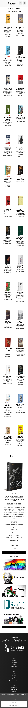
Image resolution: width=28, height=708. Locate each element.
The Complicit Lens (7, 377)
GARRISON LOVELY (7, 216)
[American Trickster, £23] (8, 260)
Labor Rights (14, 540)
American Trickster (7, 266)
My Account (14, 689)
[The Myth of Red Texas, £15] (20, 315)
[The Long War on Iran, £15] (20, 370)
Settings (14, 699)
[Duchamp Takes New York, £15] (8, 315)
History (14, 532)
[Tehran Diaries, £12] (8, 231)
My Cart (14, 691)
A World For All (20, 27)
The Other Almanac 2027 (7, 59)
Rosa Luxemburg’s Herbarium (20, 210)
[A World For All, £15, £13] (20, 18)
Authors (14, 660)
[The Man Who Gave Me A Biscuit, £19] (20, 398)
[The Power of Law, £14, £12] (8, 18)
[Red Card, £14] (8, 286)
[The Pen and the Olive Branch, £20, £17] (8, 109)
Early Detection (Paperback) (8, 406)
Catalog (14, 664)
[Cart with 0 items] (24, 3)
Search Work (20, 349)
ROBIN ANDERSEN (7, 384)
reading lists (14, 557)
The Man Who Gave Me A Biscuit (20, 406)
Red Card (8, 292)
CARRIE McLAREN (20, 122)
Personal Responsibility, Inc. (20, 238)
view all (14, 552)
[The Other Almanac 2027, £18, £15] (8, 50)
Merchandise (14, 666)
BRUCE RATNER (8, 412)
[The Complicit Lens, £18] (8, 370)
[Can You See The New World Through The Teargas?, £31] (8, 430)
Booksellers (14, 662)
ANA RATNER (7, 65)
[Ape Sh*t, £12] (20, 109)
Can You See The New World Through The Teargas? (7, 438)
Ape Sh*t (20, 115)
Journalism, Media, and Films (14, 537)
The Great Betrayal (7, 148)
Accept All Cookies (14, 705)
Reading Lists (14, 677)
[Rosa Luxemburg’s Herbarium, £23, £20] (20, 201)
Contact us (14, 687)
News (14, 673)
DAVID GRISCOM (20, 329)
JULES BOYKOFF (8, 300)
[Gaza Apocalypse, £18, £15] (20, 170)
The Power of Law (8, 27)
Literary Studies (14, 545)
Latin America (14, 543)
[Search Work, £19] (20, 343)
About (14, 658)
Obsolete (8, 209)
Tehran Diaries (7, 237)
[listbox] (16, 11)
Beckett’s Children (20, 266)
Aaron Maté (20, 95)
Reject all (14, 702)
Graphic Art (14, 530)
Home (14, 671)
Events (14, 675)
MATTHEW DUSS (20, 35)
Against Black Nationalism (7, 88)
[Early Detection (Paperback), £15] (8, 398)
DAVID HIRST (8, 125)
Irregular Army (20, 293)
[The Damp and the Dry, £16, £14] (20, 139)
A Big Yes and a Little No (8, 179)
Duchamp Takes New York (7, 323)
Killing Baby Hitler (8, 349)
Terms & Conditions (14, 681)
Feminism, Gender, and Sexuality (14, 524)
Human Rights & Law (14, 535)
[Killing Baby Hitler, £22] (8, 343)
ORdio (14, 548)
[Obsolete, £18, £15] (8, 201)
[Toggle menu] (3, 3)
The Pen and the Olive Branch (8, 119)
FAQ (14, 686)
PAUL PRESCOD (8, 95)
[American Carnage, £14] (20, 430)
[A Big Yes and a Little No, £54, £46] (8, 170)
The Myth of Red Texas (20, 322)
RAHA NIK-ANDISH (7, 243)
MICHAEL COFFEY (20, 271)
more (14, 518)
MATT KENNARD (20, 301)
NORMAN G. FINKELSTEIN (14, 504)
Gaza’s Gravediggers (14, 497)
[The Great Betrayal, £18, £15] (8, 139)
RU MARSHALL (7, 272)
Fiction (14, 527)
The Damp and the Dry (20, 148)
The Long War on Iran (20, 377)
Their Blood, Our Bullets (20, 88)
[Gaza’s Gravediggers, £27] (20, 50)
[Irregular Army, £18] (20, 286)
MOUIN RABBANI (20, 182)
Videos (14, 679)
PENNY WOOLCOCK (20, 412)
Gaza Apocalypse (20, 179)
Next (23, 456)
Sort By (8, 11)
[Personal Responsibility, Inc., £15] (20, 231)
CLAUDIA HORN (20, 217)
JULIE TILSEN (20, 246)
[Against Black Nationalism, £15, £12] (8, 80)
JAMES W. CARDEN (7, 155)
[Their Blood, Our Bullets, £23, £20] (20, 80)
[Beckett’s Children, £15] (20, 260)
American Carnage (20, 436)
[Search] (20, 3)
